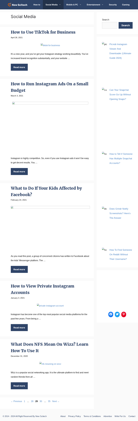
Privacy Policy (74, 416)
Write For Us (120, 416)
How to (36, 4)
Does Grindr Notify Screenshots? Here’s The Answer (120, 213)
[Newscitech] (18, 4)
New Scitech (41, 416)
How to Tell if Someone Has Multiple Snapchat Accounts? (120, 158)
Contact (131, 416)
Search (105, 19)
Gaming (126, 4)
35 (49, 401)
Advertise (108, 416)
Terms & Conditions (92, 416)
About (62, 416)
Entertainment (93, 4)
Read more (19, 67)
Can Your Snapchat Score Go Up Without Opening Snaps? (120, 94)
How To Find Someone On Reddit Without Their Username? (120, 254)
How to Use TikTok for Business (43, 32)
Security (113, 4)
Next (55, 401)
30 (41, 401)
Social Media (52, 4)
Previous (16, 401)
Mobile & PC (72, 4)
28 (32, 401)
